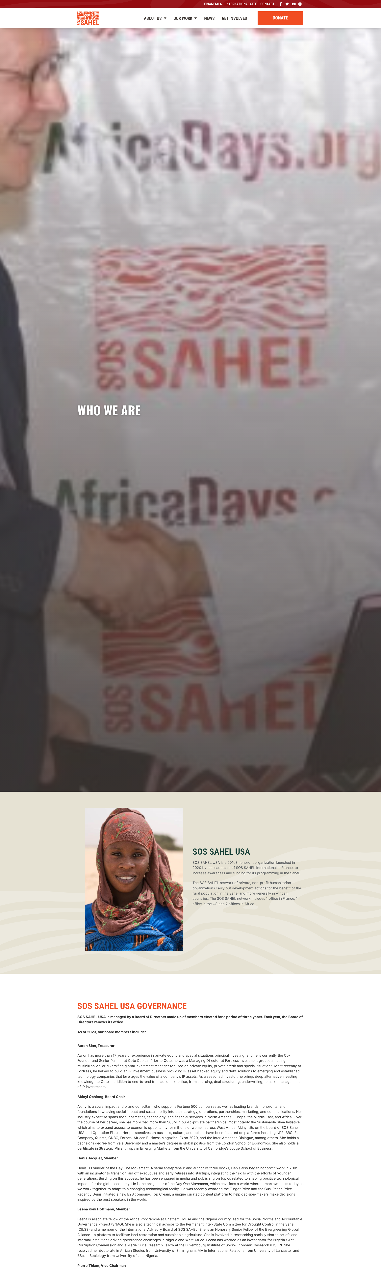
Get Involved (234, 18)
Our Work (182, 18)
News (209, 18)
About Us (153, 18)
